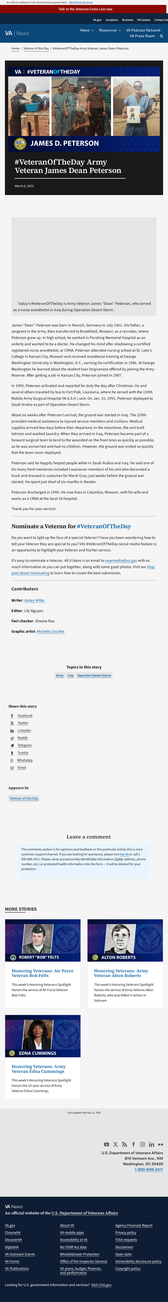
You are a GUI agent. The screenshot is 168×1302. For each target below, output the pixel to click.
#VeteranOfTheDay (104, 526)
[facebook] (133, 1144)
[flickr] (160, 1144)
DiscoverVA (13, 1239)
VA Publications (17, 1268)
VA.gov (10, 1225)
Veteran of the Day (24, 798)
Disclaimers (124, 1247)
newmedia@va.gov (121, 560)
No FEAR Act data (73, 1247)
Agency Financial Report (133, 1225)
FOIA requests (126, 1239)
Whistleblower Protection (79, 1254)
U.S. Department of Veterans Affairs (84, 1213)
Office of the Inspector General (83, 1261)
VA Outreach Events (20, 1254)
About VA (67, 1225)
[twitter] (115, 1144)
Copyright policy (127, 1268)
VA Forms (12, 1261)
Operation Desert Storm (94, 675)
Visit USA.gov (101, 1284)
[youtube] (106, 1144)
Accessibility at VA (73, 1239)
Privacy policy (125, 1232)
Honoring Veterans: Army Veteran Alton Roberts (121, 973)
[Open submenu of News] (92, 30)
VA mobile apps (72, 1232)
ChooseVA (12, 1232)
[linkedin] (151, 1144)
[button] (83, 9)
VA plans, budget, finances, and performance (80, 1271)
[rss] (124, 1144)
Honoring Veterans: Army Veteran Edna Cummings (39, 1068)
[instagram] (142, 1144)
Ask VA (124, 854)
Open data (123, 1254)
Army (60, 675)
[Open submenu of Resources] (119, 30)
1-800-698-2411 (149, 1169)
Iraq (70, 675)
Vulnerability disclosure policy (138, 1261)
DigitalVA (12, 1247)
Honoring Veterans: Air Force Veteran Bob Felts (43, 973)
